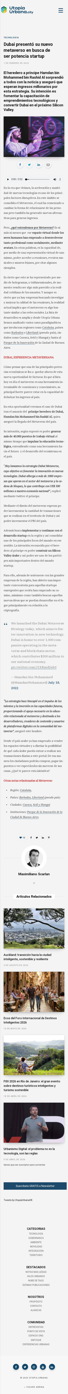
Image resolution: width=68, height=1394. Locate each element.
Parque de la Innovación (19, 342)
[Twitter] (25, 1367)
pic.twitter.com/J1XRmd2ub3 (33, 667)
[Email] (48, 164)
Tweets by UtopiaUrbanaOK (18, 1200)
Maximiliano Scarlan (34, 874)
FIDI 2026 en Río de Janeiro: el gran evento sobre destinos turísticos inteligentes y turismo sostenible (32, 1086)
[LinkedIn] (38, 164)
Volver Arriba (35, 1387)
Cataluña (48, 327)
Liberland (32, 332)
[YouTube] (43, 1367)
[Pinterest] (48, 837)
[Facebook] (16, 1367)
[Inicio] (17, 13)
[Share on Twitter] (29, 164)
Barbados (17, 332)
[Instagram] (34, 1367)
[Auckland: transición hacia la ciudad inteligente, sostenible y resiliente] (34, 928)
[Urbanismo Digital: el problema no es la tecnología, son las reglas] (34, 1123)
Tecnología (11, 37)
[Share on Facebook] (20, 164)
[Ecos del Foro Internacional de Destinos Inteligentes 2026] (34, 992)
